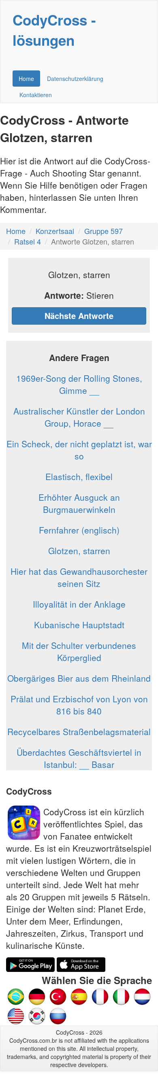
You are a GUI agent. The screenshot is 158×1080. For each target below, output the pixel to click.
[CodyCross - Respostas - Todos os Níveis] (16, 996)
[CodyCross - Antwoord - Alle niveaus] (121, 996)
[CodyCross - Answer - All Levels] (16, 1015)
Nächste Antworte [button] (79, 315)
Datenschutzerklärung (75, 78)
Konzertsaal (55, 230)
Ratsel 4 (27, 241)
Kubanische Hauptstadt (79, 625)
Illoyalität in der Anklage (79, 604)
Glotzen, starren (79, 550)
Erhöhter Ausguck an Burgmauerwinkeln (79, 503)
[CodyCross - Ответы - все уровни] (58, 1015)
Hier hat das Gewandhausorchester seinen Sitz (79, 577)
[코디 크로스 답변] (37, 1015)
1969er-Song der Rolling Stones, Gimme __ (79, 384)
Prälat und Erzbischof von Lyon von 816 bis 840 (79, 705)
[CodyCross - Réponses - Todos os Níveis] (100, 996)
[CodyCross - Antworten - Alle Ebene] (37, 996)
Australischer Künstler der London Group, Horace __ (79, 417)
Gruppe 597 (103, 230)
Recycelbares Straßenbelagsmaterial (79, 731)
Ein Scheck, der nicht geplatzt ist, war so (79, 450)
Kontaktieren (35, 95)
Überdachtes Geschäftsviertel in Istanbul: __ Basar (79, 758)
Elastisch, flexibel (79, 476)
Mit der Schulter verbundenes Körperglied (79, 651)
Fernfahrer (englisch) (79, 530)
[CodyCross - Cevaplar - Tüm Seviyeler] (58, 996)
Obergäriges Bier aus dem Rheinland (79, 678)
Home (26, 78)
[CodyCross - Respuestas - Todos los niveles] (79, 996)
